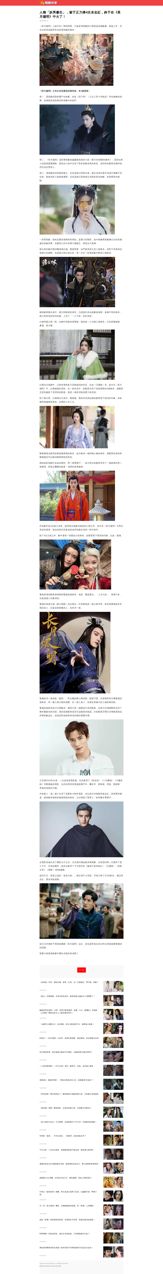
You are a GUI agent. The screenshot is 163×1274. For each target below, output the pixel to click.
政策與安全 (48, 1266)
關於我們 (42, 1266)
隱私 (56, 1266)
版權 (59, 1266)
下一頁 (81, 970)
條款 (53, 1266)
